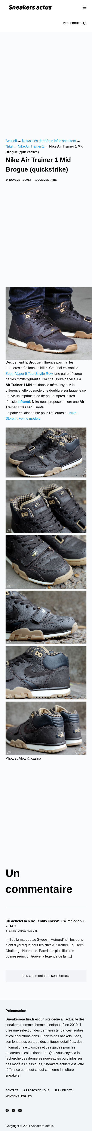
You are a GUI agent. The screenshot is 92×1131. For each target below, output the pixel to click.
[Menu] (84, 7)
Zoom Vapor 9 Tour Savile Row (29, 373)
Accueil (11, 141)
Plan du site (63, 1090)
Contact (12, 1090)
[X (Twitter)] (13, 1110)
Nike (9, 146)
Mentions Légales (19, 1096)
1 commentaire (46, 179)
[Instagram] (20, 1110)
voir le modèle (29, 418)
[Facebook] (7, 1110)
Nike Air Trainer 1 (31, 146)
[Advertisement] (46, 79)
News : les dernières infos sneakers (49, 141)
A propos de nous (36, 1090)
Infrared (24, 402)
